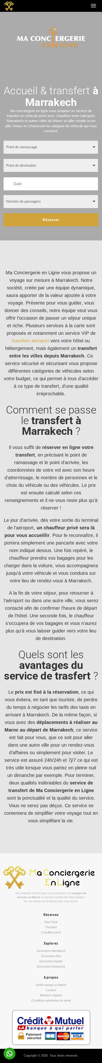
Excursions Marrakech (51, 951)
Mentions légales (51, 995)
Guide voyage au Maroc (51, 985)
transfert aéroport (30, 340)
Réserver (51, 220)
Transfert (51, 927)
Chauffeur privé (51, 932)
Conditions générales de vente (51, 1000)
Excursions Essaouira (51, 966)
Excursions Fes (51, 956)
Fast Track (51, 922)
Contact (51, 990)
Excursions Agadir (51, 961)
